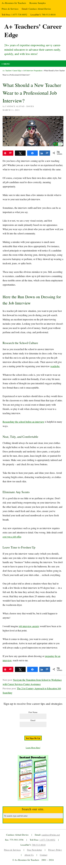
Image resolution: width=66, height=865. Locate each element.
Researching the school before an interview (23, 421)
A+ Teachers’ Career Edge (33, 30)
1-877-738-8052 (19, 14)
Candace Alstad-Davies (40, 8)
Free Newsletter (34, 849)
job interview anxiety (29, 626)
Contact (43, 854)
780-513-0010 (49, 14)
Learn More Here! (33, 747)
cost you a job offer (12, 536)
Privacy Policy (55, 849)
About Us (29, 854)
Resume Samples (37, 2)
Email (33, 720)
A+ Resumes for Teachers (14, 2)
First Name (33, 712)
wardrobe (55, 366)
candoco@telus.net (51, 834)
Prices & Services (10, 8)
